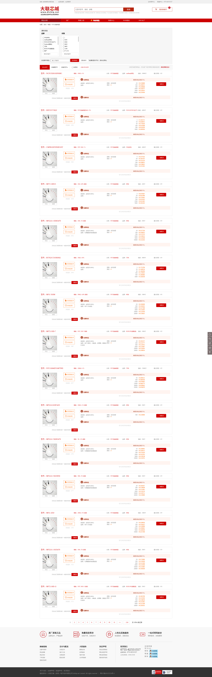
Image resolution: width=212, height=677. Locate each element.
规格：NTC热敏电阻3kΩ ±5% (82, 110)
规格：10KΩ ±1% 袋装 (80, 405)
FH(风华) (47, 37)
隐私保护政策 (103, 657)
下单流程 (42, 657)
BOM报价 (126, 20)
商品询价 (42, 655)
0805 (66, 46)
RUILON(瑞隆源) (49, 48)
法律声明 (51, 671)
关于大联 (43, 671)
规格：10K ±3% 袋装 (80, 221)
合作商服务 (83, 657)
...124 (126, 622)
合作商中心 (151, 2)
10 (109, 622)
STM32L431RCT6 (90, 13)
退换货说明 (43, 660)
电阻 (49, 24)
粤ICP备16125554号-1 (107, 673)
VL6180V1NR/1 (123, 13)
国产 (45, 51)
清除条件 (83, 60)
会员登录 (68, 2)
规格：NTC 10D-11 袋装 (81, 586)
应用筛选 (74, 60)
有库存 (76, 67)
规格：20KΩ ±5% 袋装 (80, 513)
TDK (45, 46)
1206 (66, 48)
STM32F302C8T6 (79, 13)
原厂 (67, 20)
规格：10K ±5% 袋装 (80, 549)
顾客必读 (82, 649)
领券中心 (111, 20)
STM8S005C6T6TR (134, 13)
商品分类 (44, 20)
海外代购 (82, 655)
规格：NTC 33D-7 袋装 (80, 331)
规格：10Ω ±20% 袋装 (80, 184)
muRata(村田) (48, 40)
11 (114, 622)
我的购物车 (164, 9)
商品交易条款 (103, 649)
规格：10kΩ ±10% (79, 257)
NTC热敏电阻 (56, 24)
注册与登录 (43, 649)
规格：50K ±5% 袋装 (80, 476)
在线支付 (62, 649)
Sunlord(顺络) (48, 44)
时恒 (127, 184)
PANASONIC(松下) (50, 42)
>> (120, 622)
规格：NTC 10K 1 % (79, 147)
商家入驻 (81, 20)
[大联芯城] (49, 11)
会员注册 (61, 2)
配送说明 (62, 657)
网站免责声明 (103, 652)
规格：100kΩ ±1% (79, 368)
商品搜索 (42, 652)
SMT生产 (142, 20)
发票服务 (82, 652)
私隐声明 (59, 671)
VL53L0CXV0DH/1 (112, 13)
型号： (51, 73)
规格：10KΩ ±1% (79, 73)
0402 (66, 42)
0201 (66, 40)
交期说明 (62, 655)
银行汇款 (62, 652)
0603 (66, 44)
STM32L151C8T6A (101, 13)
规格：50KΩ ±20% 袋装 (81, 294)
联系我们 (67, 671)
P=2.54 (67, 51)
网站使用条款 (103, 655)
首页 (45, 24)
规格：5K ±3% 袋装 (79, 439)
